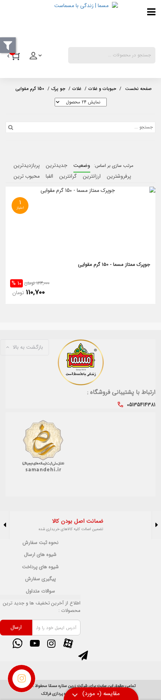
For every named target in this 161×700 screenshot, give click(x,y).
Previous (156, 525)
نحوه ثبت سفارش (40, 543)
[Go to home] (138, 88)
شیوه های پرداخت (40, 567)
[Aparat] (68, 643)
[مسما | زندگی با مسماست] (62, 22)
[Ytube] (34, 643)
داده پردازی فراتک (55, 694)
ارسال (16, 627)
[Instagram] (51, 643)
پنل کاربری (36, 58)
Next (4, 525)
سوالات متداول (40, 591)
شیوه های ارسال (40, 555)
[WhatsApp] (17, 643)
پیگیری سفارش (40, 579)
